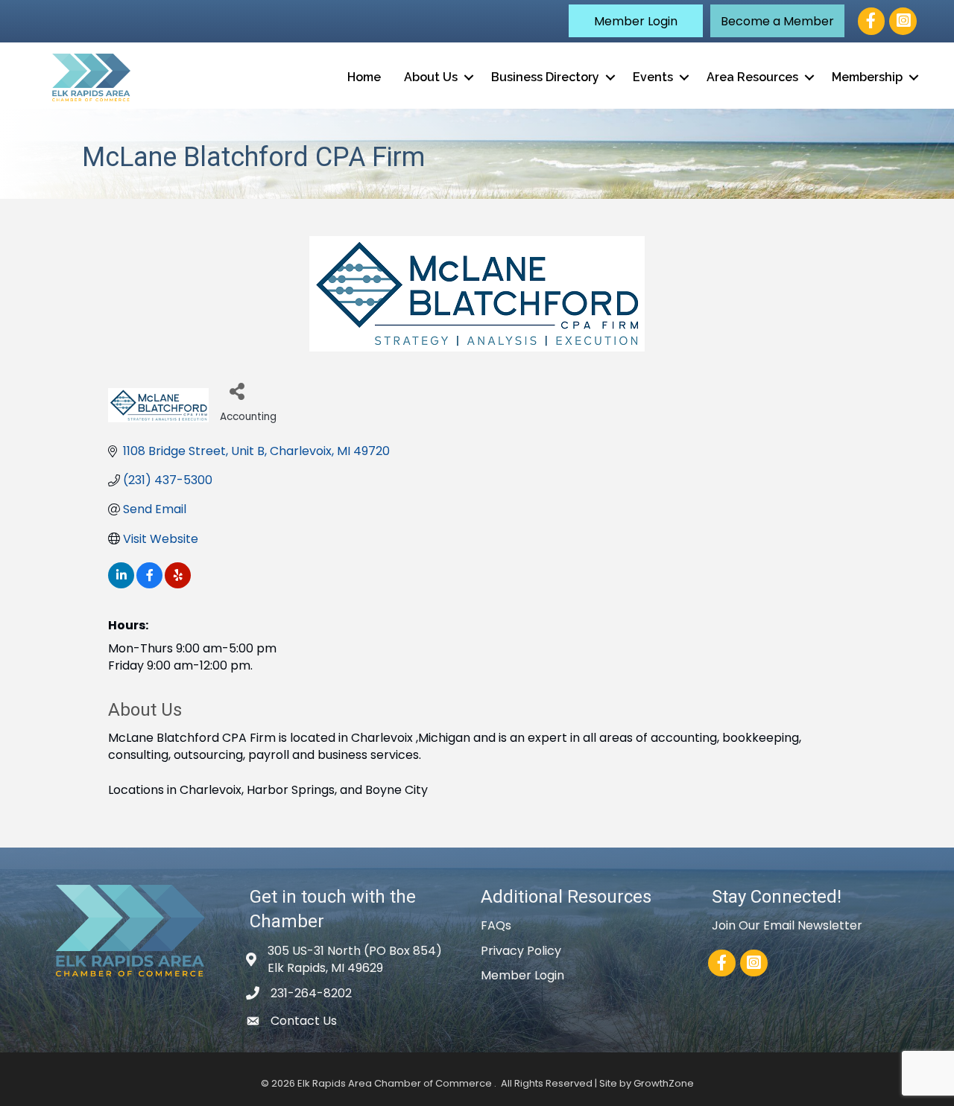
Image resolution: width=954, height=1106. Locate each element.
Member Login (522, 975)
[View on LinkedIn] (121, 584)
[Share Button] (236, 390)
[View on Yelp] (178, 584)
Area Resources (752, 77)
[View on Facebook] (149, 584)
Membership (867, 77)
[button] (636, 20)
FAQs (496, 925)
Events (653, 77)
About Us (431, 77)
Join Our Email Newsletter (787, 925)
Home (364, 77)
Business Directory (545, 77)
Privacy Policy (521, 950)
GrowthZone (664, 1083)
